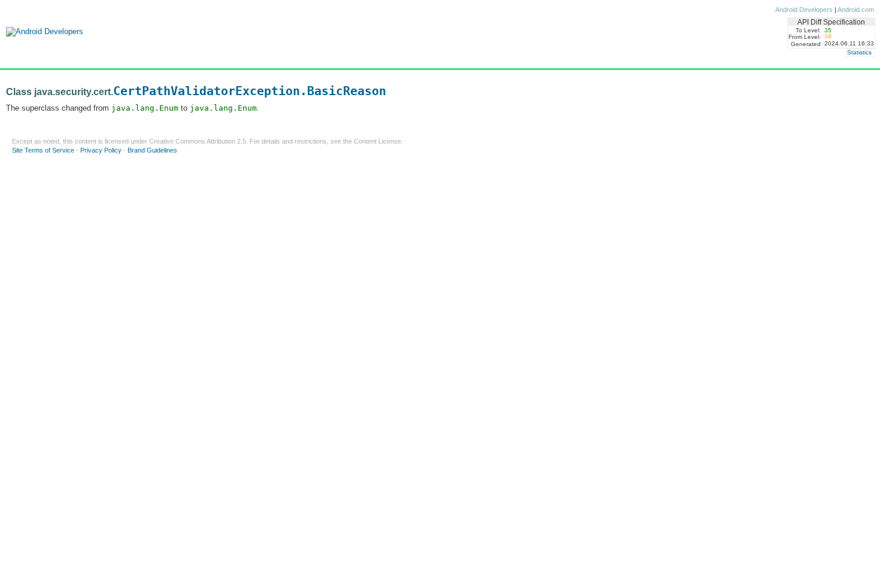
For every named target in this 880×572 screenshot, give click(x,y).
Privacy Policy (101, 150)
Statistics (859, 52)
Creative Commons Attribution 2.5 (197, 141)
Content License (377, 141)
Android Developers (804, 9)
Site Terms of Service (43, 150)
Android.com (855, 9)
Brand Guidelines (152, 150)
